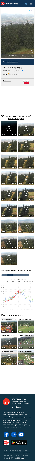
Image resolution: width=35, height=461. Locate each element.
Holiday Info (7, 2)
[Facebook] (6, 435)
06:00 (4, 275)
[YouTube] (21, 435)
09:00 (9, 275)
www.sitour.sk (16, 407)
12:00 (15, 275)
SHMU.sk (12, 458)
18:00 (26, 275)
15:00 (21, 275)
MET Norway (20, 458)
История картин (16, 118)
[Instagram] (14, 435)
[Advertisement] (17, 99)
